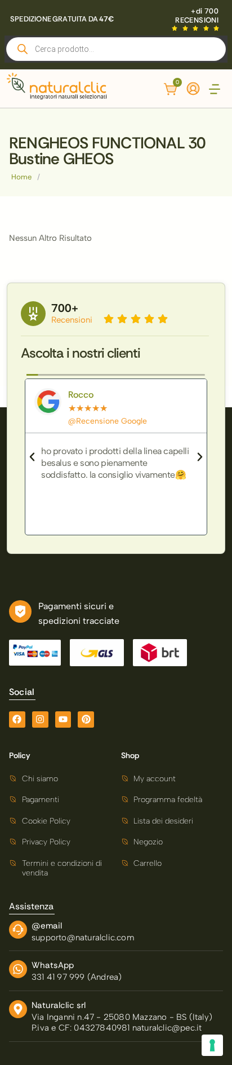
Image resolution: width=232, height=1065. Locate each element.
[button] (214, 90)
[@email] (18, 930)
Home (21, 177)
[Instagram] (40, 719)
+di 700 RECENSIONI (196, 15)
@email (47, 925)
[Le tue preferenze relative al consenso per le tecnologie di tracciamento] (212, 1045)
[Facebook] (17, 719)
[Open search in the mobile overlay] (116, 49)
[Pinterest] (86, 719)
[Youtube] (63, 719)
